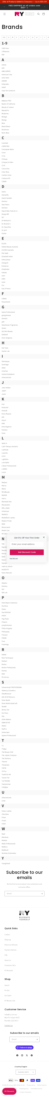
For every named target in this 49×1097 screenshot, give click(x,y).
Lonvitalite (5, 462)
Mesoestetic (6, 505)
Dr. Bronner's (6, 224)
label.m (4, 443)
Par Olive (5, 606)
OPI (3, 589)
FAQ (6, 955)
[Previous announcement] (4, 6)
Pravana (4, 635)
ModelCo (5, 514)
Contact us (9, 1025)
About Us (8, 960)
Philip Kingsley (7, 628)
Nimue (4, 553)
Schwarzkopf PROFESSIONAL (12, 687)
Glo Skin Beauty (7, 331)
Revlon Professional (8, 667)
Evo (3, 285)
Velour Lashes (7, 811)
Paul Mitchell (6, 612)
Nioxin (4, 560)
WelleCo (4, 847)
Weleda (4, 840)
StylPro (4, 729)
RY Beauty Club (10, 1001)
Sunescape (5, 732)
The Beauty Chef (7, 752)
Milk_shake (6, 508)
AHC (3, 68)
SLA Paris (5, 713)
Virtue (4, 817)
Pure (3, 641)
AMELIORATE (6, 71)
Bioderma (5, 114)
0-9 (4, 37)
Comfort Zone (6, 175)
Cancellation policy (36, 1088)
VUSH (4, 824)
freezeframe (6, 302)
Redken (4, 661)
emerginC (5, 263)
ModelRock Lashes (8, 518)
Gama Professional (8, 312)
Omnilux (4, 586)
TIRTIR (4, 768)
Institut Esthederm (8, 374)
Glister (4, 328)
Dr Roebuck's (6, 220)
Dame (4, 192)
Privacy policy (31, 1085)
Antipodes (5, 84)
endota (4, 272)
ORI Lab (4, 593)
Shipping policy (24, 1088)
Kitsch (4, 420)
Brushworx (5, 130)
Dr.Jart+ (4, 230)
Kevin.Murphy (6, 414)
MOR (3, 524)
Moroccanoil (6, 527)
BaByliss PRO (6, 101)
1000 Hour (5, 48)
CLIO (3, 165)
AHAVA (4, 65)
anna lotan (5, 78)
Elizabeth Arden (7, 256)
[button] (4, 13)
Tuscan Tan (5, 778)
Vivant (4, 821)
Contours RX (6, 178)
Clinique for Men (7, 162)
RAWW (4, 655)
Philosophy (5, 632)
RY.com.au (5, 677)
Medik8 (4, 495)
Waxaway (5, 837)
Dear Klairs (5, 205)
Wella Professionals (8, 844)
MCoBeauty (6, 492)
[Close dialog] (44, 537)
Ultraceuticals (6, 798)
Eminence (5, 266)
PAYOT (4, 616)
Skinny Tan (5, 710)
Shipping (8, 940)
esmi (3, 276)
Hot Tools (5, 348)
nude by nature (7, 566)
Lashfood (5, 450)
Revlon (4, 664)
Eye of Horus (6, 289)
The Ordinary (6, 758)
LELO (3, 456)
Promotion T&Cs (10, 965)
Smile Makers (6, 719)
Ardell (4, 87)
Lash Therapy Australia (10, 446)
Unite (3, 801)
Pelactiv (4, 622)
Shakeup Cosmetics (8, 690)
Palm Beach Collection (9, 603)
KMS (3, 423)
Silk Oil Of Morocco (8, 697)
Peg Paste (5, 619)
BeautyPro (5, 110)
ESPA (3, 279)
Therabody (5, 765)
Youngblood (6, 863)
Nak (3, 544)
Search (7, 985)
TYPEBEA (5, 787)
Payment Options (11, 950)
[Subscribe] (41, 893)
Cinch (4, 153)
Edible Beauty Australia (10, 247)
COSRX (4, 181)
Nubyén (4, 563)
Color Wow (5, 172)
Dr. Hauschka (6, 227)
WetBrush (5, 850)
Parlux (4, 609)
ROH (3, 674)
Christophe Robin (8, 149)
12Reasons (5, 51)
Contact (7, 935)
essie (3, 282)
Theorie (4, 762)
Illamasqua (5, 361)
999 (3, 55)
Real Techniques (7, 658)
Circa (3, 156)
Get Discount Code (27, 552)
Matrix (4, 489)
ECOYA (4, 244)
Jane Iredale (6, 388)
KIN (3, 417)
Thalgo (4, 749)
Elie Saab (5, 253)
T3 (2, 746)
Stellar (4, 726)
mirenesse (5, 511)
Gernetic (5, 318)
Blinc (3, 123)
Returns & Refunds (11, 945)
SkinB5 (4, 707)
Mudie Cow (5, 530)
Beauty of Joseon (8, 107)
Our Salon (8, 995)
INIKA (3, 368)
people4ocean (7, 625)
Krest (3, 433)
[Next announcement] (44, 6)
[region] (24, 2)
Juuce (4, 394)
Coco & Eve (5, 169)
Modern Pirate (7, 521)
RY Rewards (9, 970)
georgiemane (6, 315)
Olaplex (4, 583)
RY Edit (7, 990)
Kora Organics (7, 427)
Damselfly (5, 195)
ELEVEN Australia (8, 250)
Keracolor (5, 407)
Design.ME (5, 214)
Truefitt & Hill (6, 774)
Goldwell (5, 334)
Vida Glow (5, 814)
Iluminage (5, 365)
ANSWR (4, 81)
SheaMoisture (6, 694)
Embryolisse (6, 260)
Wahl (3, 834)
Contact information (25, 1092)
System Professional (9, 735)
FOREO (4, 299)
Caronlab (5, 143)
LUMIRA (4, 469)
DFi (3, 217)
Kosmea (4, 430)
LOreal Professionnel (9, 466)
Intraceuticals (6, 377)
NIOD (3, 557)
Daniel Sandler (7, 198)
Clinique (5, 159)
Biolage (4, 117)
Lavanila (5, 453)
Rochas (4, 671)
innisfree (5, 371)
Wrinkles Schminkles (9, 853)
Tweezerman (6, 784)
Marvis (4, 486)
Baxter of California (8, 104)
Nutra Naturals (7, 573)
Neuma (4, 550)
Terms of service (41, 1085)
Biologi (4, 120)
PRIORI (4, 638)
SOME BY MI (6, 723)
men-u (4, 498)
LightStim (5, 459)
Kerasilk (4, 411)
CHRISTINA (5, 146)
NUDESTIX (5, 570)
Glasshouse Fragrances (10, 325)
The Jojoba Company (9, 755)
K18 (3, 404)
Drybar (4, 233)
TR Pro (4, 771)
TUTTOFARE (6, 781)
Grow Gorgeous (7, 338)
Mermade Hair (7, 502)
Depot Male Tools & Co (9, 211)
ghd (3, 322)
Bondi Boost (6, 126)
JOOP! (4, 391)
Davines (4, 201)
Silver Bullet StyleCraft (9, 703)
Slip (3, 716)
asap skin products (8, 91)
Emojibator (5, 269)
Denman (5, 208)
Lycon (4, 472)
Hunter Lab (6, 351)
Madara (4, 482)
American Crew (7, 74)
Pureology (5, 644)
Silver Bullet (6, 700)
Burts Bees (5, 133)
